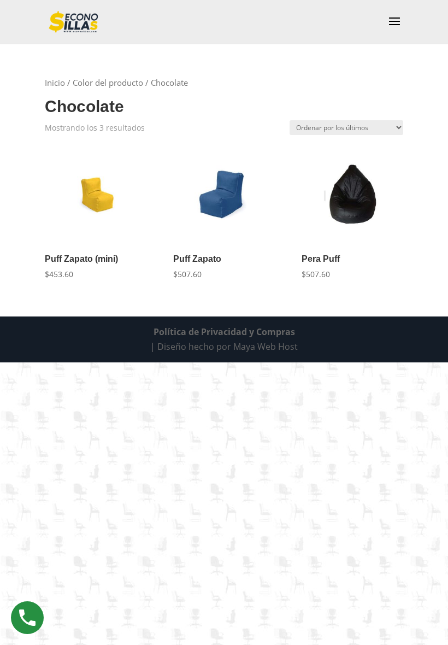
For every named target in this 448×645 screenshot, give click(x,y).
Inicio (55, 82)
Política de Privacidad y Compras (224, 332)
